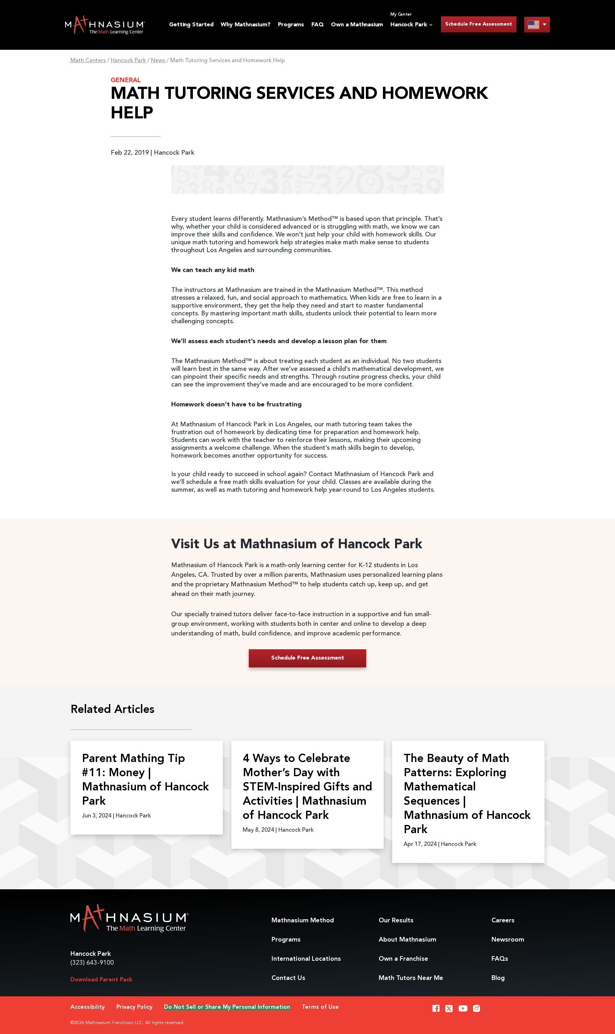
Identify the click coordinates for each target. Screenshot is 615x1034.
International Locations (306, 959)
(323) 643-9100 (92, 963)
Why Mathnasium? (245, 25)
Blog (498, 978)
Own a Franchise (403, 959)
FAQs (500, 959)
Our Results (396, 920)
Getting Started (191, 25)
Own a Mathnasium (357, 25)
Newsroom (508, 940)
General (126, 80)
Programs (291, 25)
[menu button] (537, 24)
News (159, 61)
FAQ (317, 25)
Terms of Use (320, 1007)
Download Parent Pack (101, 980)
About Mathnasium (407, 940)
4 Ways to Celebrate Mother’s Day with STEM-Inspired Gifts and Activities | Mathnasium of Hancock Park (307, 787)
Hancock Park (128, 61)
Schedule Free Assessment (478, 24)
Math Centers (88, 61)
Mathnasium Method (303, 920)
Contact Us (288, 978)
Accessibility (87, 1007)
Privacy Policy (134, 1007)
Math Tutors (411, 978)
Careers (503, 920)
